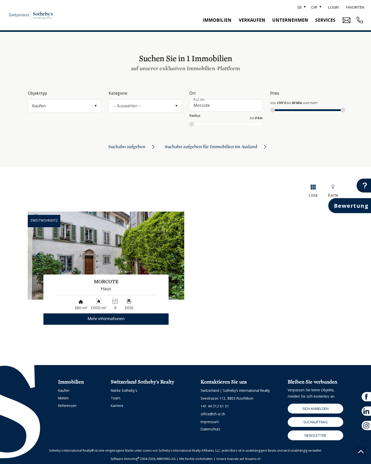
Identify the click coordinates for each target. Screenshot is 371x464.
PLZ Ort (199, 99)
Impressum (210, 421)
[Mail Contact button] (346, 20)
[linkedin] (366, 411)
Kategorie (118, 93)
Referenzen (67, 405)
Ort (192, 93)
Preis (274, 93)
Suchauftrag (315, 422)
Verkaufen (252, 20)
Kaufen (63, 390)
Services (325, 20)
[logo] (31, 15)
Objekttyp (37, 93)
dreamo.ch (252, 459)
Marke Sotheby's (124, 390)
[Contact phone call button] (359, 20)
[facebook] (366, 396)
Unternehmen (290, 20)
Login (333, 7)
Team (115, 398)
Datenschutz (210, 429)
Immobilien (217, 20)
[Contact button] (364, 186)
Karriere (117, 405)
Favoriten (355, 7)
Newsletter (315, 435)
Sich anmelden (315, 408)
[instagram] (366, 425)
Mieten (63, 398)
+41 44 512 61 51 (215, 406)
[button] (38, 256)
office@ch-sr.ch (213, 413)
